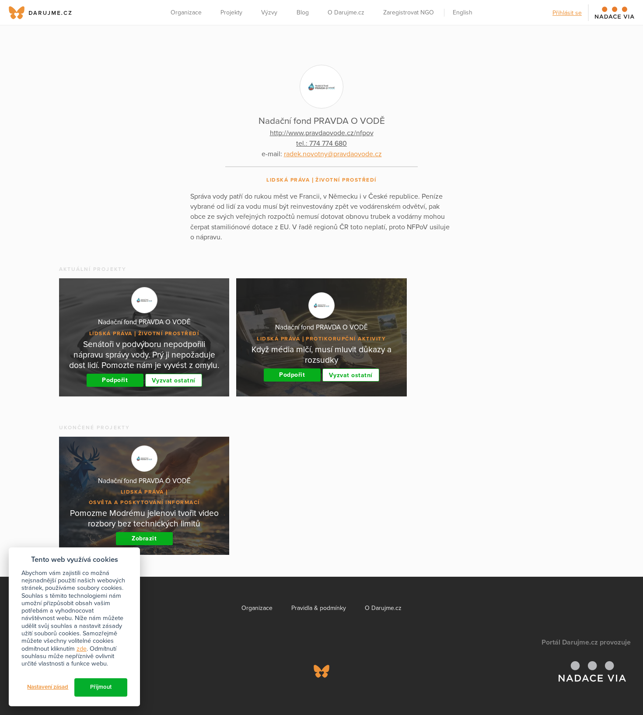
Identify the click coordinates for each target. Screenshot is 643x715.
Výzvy (269, 12)
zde (82, 648)
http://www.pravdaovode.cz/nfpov (322, 133)
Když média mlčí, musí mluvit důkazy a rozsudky (321, 354)
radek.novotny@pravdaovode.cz (333, 154)
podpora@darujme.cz (37, 685)
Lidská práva (288, 180)
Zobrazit (144, 538)
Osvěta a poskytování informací (144, 502)
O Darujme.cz (346, 12)
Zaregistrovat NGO (408, 12)
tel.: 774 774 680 (321, 143)
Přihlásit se (567, 13)
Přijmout (101, 686)
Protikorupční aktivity (346, 339)
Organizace (186, 12)
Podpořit (115, 380)
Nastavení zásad (47, 686)
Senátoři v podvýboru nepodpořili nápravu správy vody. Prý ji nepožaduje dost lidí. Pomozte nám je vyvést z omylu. (144, 354)
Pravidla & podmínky (318, 608)
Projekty (231, 12)
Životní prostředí (346, 180)
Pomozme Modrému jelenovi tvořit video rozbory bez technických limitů (144, 518)
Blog (303, 12)
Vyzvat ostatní (174, 380)
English (462, 12)
